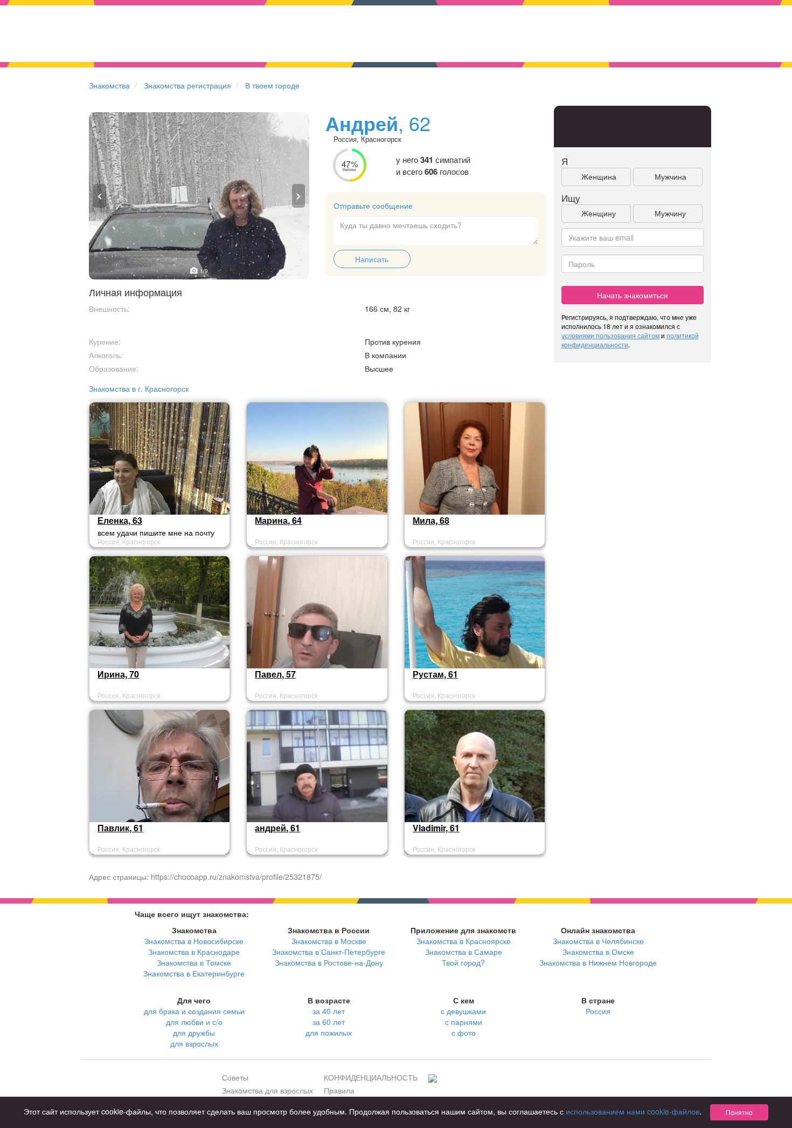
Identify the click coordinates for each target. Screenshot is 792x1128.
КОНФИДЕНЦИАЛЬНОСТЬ (371, 1077)
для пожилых (328, 1032)
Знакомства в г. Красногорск (139, 388)
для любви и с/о (194, 1021)
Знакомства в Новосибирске (194, 940)
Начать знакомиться (632, 295)
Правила (339, 1090)
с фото (463, 1032)
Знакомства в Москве (328, 940)
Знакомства (109, 85)
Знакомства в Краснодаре (194, 951)
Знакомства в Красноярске (463, 940)
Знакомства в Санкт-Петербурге (328, 951)
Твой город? (463, 962)
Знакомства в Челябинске (598, 940)
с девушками (463, 1011)
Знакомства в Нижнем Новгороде (598, 962)
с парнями (463, 1021)
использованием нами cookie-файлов (632, 1111)
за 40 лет (328, 1011)
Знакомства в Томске (194, 962)
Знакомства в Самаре (463, 951)
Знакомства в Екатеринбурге (194, 973)
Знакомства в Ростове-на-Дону (329, 962)
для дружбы (194, 1032)
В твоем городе (272, 85)
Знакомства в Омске (598, 951)
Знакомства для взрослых (267, 1090)
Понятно (739, 1112)
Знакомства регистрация (187, 85)
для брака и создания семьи (194, 1011)
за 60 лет (328, 1021)
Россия (598, 1011)
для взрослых (194, 1043)
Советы (235, 1077)
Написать (371, 259)
